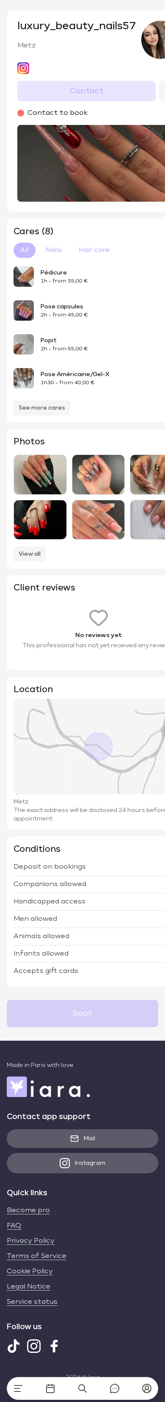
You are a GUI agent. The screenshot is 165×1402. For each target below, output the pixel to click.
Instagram (90, 1163)
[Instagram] (34, 1346)
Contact (86, 91)
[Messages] (114, 1388)
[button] (146, 1388)
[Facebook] (54, 1346)
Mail (89, 1139)
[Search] (82, 1388)
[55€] (98, 520)
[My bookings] (50, 1388)
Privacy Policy (31, 1241)
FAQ (14, 1225)
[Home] (18, 1388)
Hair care (94, 250)
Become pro (28, 1210)
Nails (54, 250)
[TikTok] (13, 1346)
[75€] (98, 474)
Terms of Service (36, 1256)
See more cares (42, 408)
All (24, 250)
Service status (32, 1302)
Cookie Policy (30, 1271)
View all (30, 554)
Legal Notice (28, 1286)
